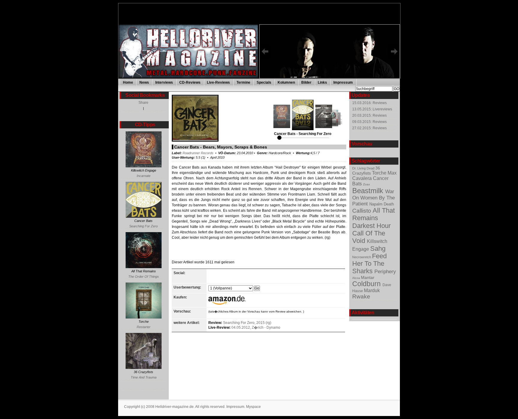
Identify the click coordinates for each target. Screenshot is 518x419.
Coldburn (367, 284)
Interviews (164, 82)
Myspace (253, 407)
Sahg (378, 248)
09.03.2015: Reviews (369, 122)
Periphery (385, 271)
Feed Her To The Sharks (369, 264)
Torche (380, 172)
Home (128, 82)
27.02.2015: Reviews (369, 128)
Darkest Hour (371, 225)
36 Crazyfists (366, 170)
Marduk (372, 290)
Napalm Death (381, 204)
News (144, 82)
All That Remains (373, 214)
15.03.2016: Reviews (369, 103)
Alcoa (356, 278)
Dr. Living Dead (363, 168)
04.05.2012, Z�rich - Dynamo (255, 327)
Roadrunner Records (198, 153)
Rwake (361, 296)
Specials (264, 82)
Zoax (366, 184)
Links (322, 82)
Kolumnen (286, 82)
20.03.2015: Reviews (369, 115)
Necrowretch (362, 257)
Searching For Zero (143, 226)
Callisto (362, 211)
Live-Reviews (218, 82)
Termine (243, 82)
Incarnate (143, 176)
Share (143, 102)
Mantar (367, 277)
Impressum (343, 82)
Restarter (143, 327)
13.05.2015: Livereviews (372, 109)
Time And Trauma (143, 377)
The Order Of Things (143, 276)
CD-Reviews (190, 82)
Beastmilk (368, 191)
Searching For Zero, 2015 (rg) (247, 323)
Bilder (306, 82)
